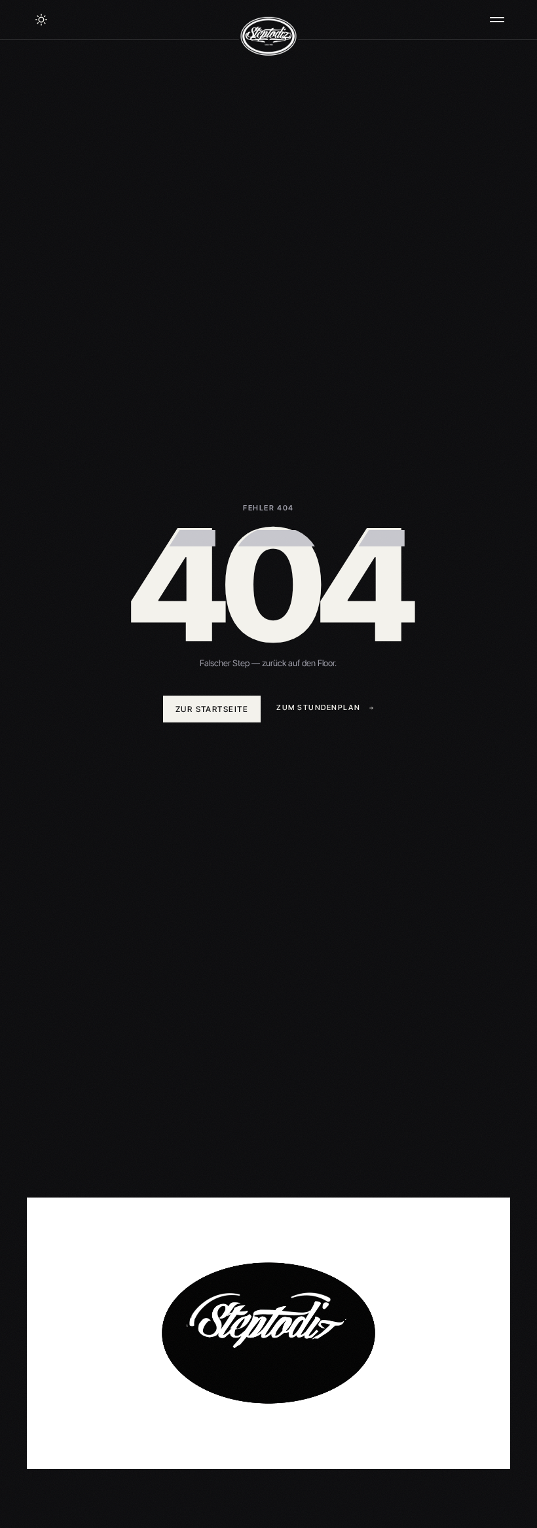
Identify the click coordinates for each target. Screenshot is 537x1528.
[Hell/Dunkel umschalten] (41, 19)
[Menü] (497, 20)
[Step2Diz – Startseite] (269, 36)
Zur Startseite (212, 709)
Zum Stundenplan (318, 707)
